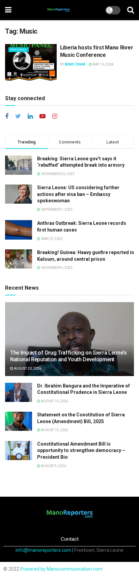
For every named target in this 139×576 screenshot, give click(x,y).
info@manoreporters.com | (45, 550)
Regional (18, 49)
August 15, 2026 (54, 401)
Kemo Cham (75, 64)
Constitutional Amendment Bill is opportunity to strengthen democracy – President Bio (81, 450)
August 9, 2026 (53, 466)
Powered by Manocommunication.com (61, 569)
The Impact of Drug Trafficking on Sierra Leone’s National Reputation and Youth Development (68, 356)
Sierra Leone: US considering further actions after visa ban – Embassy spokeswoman (78, 194)
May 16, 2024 (103, 64)
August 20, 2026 (27, 368)
